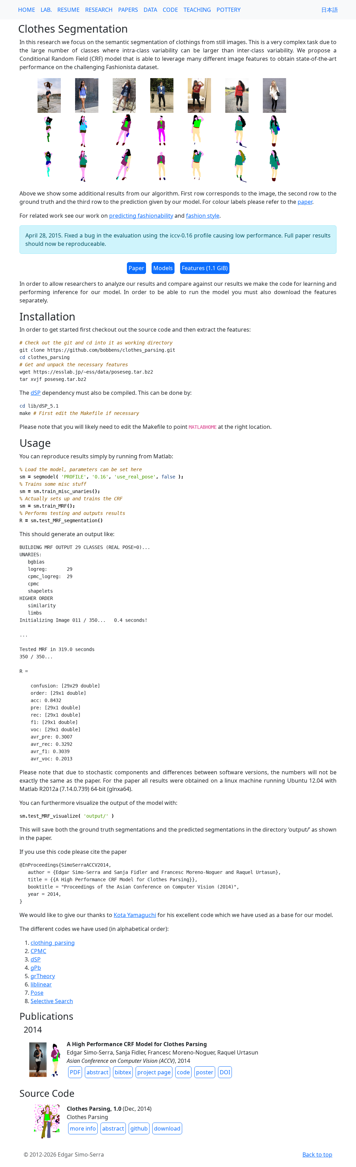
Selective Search (52, 1001)
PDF (75, 1072)
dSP (36, 393)
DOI (225, 1072)
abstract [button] (97, 1072)
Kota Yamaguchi (135, 915)
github (139, 1128)
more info (83, 1128)
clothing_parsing (53, 943)
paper (305, 202)
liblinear (41, 984)
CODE (170, 10)
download (167, 1128)
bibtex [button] (123, 1072)
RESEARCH (99, 10)
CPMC (38, 951)
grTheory (43, 976)
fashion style (202, 215)
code (183, 1072)
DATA (150, 10)
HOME (26, 10)
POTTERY (229, 10)
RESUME (68, 10)
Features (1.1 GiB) (205, 268)
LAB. (46, 10)
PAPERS (128, 10)
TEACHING (197, 10)
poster (204, 1072)
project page (154, 1072)
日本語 (329, 10)
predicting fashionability (141, 215)
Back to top (317, 1154)
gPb (36, 968)
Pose (37, 993)
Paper (136, 268)
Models (163, 268)
